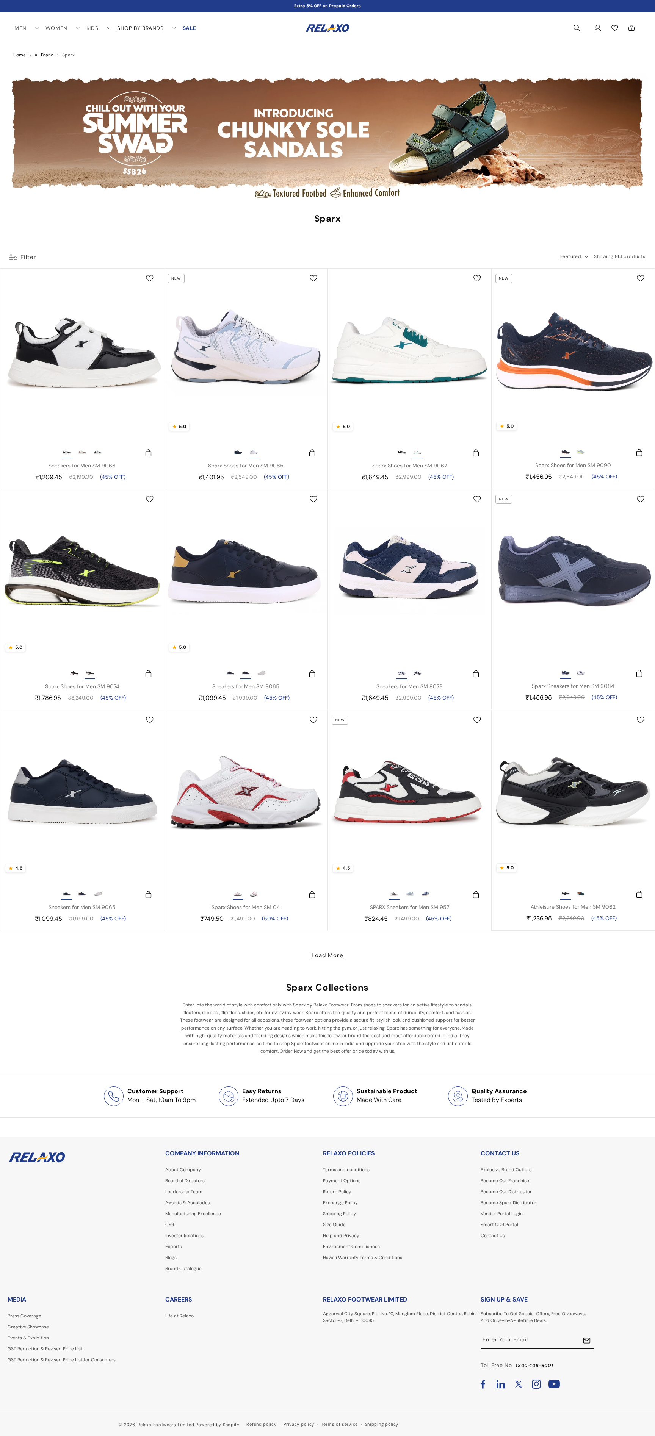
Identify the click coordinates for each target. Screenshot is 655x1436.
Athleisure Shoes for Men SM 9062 (573, 906)
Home (19, 55)
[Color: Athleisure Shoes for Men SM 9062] (565, 894)
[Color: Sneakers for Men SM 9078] (402, 674)
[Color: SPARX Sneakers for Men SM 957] (394, 894)
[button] (26, 28)
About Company (183, 1170)
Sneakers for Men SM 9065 (245, 686)
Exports (173, 1247)
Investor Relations (184, 1236)
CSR (169, 1225)
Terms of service (339, 1424)
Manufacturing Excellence (193, 1214)
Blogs (171, 1258)
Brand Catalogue (183, 1269)
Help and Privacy (341, 1236)
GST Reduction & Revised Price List (45, 1349)
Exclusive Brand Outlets (506, 1170)
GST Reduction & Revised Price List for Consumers (62, 1360)
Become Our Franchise (505, 1181)
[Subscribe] (586, 1340)
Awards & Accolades (187, 1203)
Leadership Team (183, 1192)
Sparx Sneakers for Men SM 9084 (573, 686)
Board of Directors (185, 1181)
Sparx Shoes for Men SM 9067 (409, 465)
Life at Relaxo (179, 1316)
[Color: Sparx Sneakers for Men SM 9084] (565, 673)
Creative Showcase (28, 1327)
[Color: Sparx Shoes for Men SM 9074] (74, 674)
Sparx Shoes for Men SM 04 (246, 907)
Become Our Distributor (506, 1192)
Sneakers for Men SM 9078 (409, 686)
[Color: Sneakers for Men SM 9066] (67, 453)
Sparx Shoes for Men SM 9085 (246, 465)
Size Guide (334, 1225)
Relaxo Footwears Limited (166, 1424)
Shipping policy (382, 1424)
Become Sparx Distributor (508, 1203)
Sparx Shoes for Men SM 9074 (82, 686)
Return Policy (337, 1192)
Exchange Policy (340, 1203)
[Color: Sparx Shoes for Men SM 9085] (238, 453)
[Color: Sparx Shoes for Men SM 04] (238, 894)
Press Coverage (24, 1316)
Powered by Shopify (218, 1424)
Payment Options (341, 1181)
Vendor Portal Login (502, 1214)
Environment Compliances (351, 1247)
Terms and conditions (346, 1170)
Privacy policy (299, 1424)
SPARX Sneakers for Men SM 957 (409, 907)
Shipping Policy (339, 1214)
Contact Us (493, 1236)
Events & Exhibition (28, 1338)
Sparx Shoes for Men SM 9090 (573, 465)
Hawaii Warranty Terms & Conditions (362, 1258)
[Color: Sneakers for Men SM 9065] (230, 674)
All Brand (44, 55)
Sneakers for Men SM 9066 (82, 465)
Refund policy (261, 1424)
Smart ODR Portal (499, 1225)
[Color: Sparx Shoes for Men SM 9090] (565, 452)
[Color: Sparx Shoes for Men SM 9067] (402, 453)
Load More (327, 955)
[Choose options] (144, 453)
